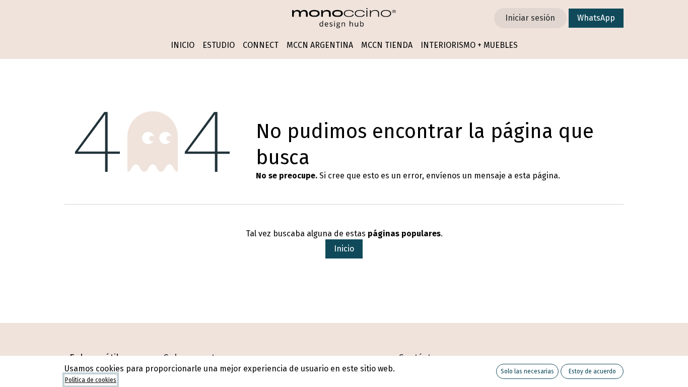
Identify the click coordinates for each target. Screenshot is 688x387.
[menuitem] (182, 45)
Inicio (344, 248)
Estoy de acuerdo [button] (592, 371)
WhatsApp (596, 18)
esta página (536, 175)
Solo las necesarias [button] (527, 371)
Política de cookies (90, 379)
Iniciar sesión (530, 18)
